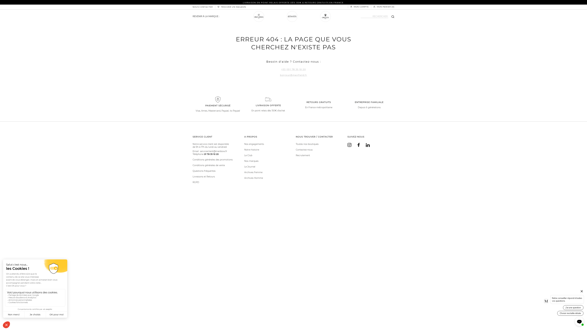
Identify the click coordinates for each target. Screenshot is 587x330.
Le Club (248, 155)
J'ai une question (573, 307)
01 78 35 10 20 (211, 154)
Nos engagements (254, 144)
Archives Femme (253, 172)
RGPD (196, 182)
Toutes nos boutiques (307, 144)
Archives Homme (253, 178)
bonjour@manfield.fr (293, 75)
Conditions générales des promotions (213, 159)
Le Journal (249, 166)
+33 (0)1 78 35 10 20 (293, 69)
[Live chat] (579, 321)
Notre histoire (251, 149)
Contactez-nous (304, 149)
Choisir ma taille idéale (570, 313)
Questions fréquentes (204, 171)
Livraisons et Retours (204, 176)
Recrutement (303, 155)
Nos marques (251, 161)
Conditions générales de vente (209, 165)
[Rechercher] (391, 16)
